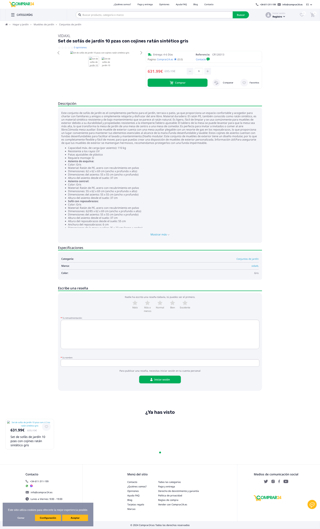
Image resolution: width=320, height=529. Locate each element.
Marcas (131, 509)
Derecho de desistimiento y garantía (178, 491)
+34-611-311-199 (268, 4)
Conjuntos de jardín (70, 24)
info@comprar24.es (292, 4)
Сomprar (180, 82)
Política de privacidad (170, 495)
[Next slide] (141, 53)
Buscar (241, 14)
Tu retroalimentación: (72, 318)
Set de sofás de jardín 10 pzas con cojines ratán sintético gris (27, 441)
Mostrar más (159, 234)
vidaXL (64, 35)
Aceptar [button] (75, 518)
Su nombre (67, 357)
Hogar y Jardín (21, 24)
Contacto (209, 4)
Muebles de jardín (44, 24)
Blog (195, 4)
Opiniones (164, 4)
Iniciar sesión (278, 13)
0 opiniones (80, 47)
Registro (277, 16)
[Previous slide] (59, 53)
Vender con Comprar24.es (172, 504)
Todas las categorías (169, 482)
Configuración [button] (48, 518)
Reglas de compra (168, 500)
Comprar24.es (165, 59)
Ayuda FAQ (181, 4)
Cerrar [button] (21, 518)
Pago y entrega (145, 4)
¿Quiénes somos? (122, 4)
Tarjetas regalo (135, 504)
